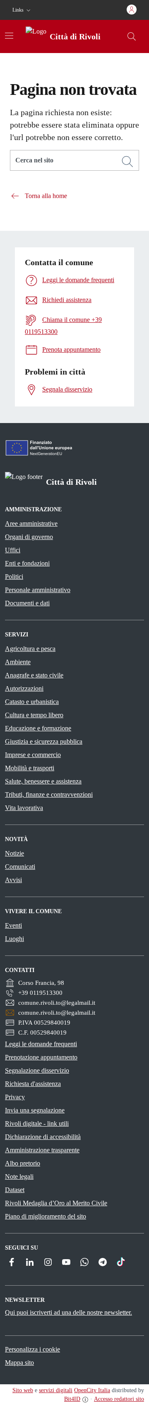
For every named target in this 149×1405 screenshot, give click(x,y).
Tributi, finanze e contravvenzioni (49, 794)
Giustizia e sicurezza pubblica (43, 741)
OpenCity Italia (92, 1390)
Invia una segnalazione (35, 1110)
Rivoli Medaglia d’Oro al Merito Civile (56, 1203)
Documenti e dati (27, 603)
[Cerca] (127, 161)
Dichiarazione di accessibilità (43, 1136)
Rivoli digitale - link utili (37, 1123)
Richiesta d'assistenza (33, 1083)
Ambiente (18, 661)
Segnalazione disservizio (37, 1070)
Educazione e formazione (38, 728)
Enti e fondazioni (27, 563)
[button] (22, 10)
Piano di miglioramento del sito (45, 1216)
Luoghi (14, 938)
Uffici (12, 550)
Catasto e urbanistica (32, 701)
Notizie (14, 853)
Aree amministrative (31, 523)
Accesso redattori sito (119, 1399)
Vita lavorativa (24, 807)
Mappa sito (19, 1362)
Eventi (13, 925)
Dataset (14, 1189)
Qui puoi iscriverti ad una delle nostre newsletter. (68, 1312)
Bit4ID (72, 1399)
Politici (14, 576)
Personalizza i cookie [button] (32, 1349)
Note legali (19, 1176)
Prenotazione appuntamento (41, 1057)
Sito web (22, 1390)
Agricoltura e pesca (30, 648)
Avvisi (13, 879)
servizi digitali (55, 1390)
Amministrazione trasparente (42, 1150)
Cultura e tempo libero (34, 714)
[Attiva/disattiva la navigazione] (9, 36)
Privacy (15, 1096)
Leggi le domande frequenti (41, 1043)
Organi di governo (29, 536)
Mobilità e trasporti (29, 767)
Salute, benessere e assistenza (43, 781)
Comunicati (20, 866)
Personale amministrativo (37, 589)
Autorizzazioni (24, 688)
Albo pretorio (22, 1163)
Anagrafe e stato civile (34, 675)
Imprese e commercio (33, 754)
